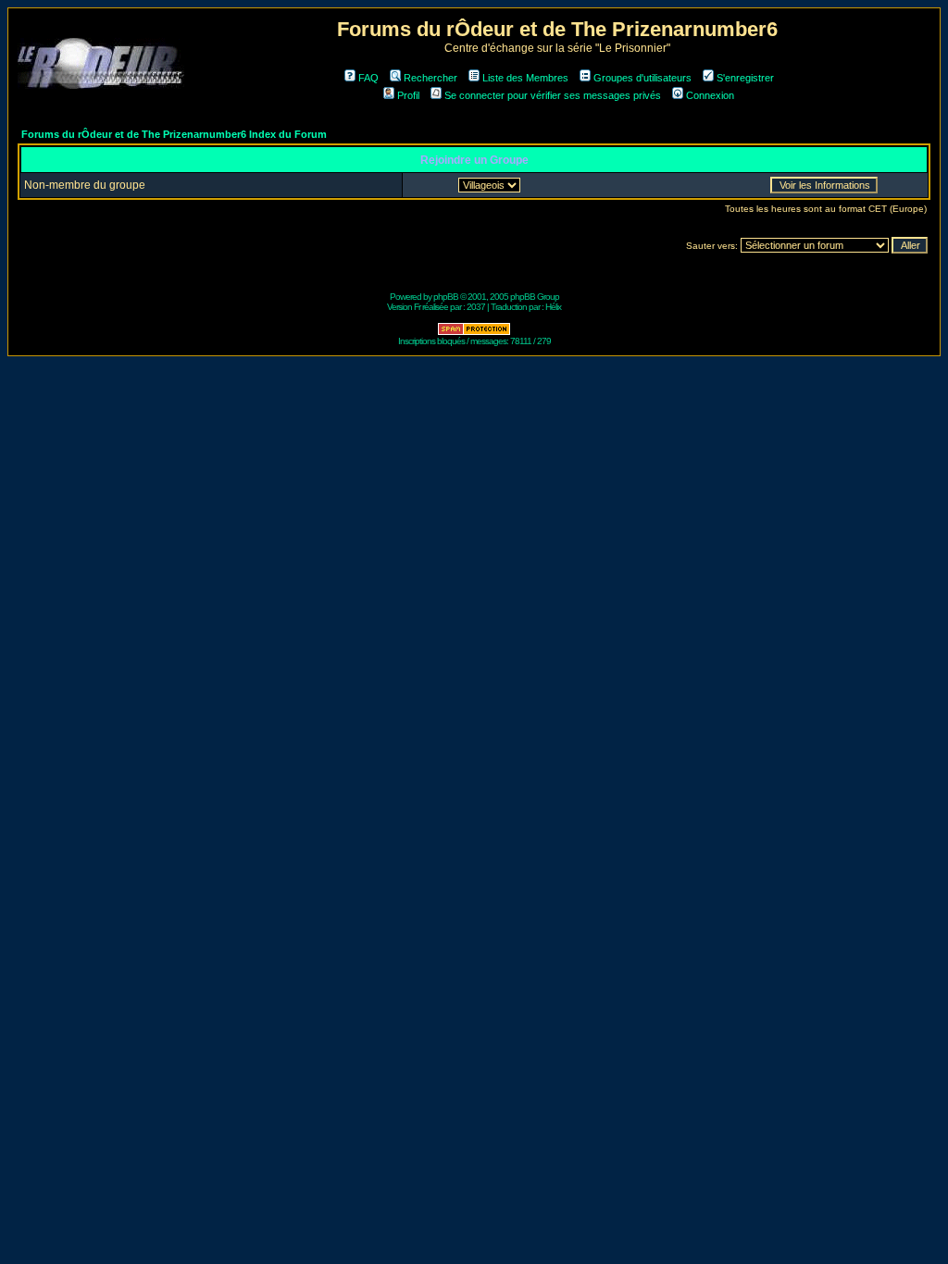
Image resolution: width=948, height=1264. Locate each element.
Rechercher (430, 77)
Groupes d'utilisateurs (642, 77)
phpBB (445, 296)
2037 (476, 307)
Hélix (553, 307)
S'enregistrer (745, 77)
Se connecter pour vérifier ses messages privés (552, 95)
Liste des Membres (525, 77)
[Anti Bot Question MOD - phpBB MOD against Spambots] (474, 333)
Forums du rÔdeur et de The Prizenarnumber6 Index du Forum (174, 134)
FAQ (368, 77)
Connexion (710, 95)
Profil (408, 95)
